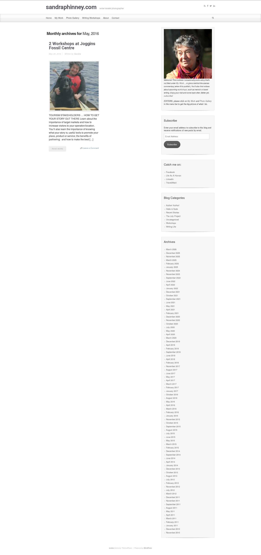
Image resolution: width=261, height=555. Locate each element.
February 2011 (172, 522)
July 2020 (170, 327)
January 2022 (172, 288)
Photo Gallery (206, 101)
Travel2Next (171, 182)
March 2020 (171, 337)
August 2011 (171, 507)
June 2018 (170, 355)
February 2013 (172, 483)
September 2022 (173, 277)
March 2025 (171, 260)
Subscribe (172, 144)
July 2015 (170, 433)
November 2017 (173, 366)
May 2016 (170, 401)
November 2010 (173, 532)
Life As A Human (173, 175)
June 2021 (170, 302)
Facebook (170, 172)
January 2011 (172, 525)
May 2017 (170, 376)
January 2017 (172, 391)
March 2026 (171, 249)
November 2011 (173, 500)
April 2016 (170, 405)
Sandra (77, 53)
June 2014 (170, 458)
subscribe (168, 95)
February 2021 (172, 313)
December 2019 (173, 341)
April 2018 (170, 359)
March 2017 (171, 383)
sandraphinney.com (71, 7)
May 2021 (170, 306)
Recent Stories (172, 212)
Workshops (171, 223)
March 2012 (171, 493)
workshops (182, 89)
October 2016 (172, 394)
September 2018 (173, 352)
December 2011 (173, 497)
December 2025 (173, 252)
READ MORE (57, 149)
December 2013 (173, 468)
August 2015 (171, 429)
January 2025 (172, 267)
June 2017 (170, 373)
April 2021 (170, 309)
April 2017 (170, 380)
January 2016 (172, 415)
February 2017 (172, 387)
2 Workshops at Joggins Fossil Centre (72, 45)
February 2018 (172, 362)
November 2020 (173, 320)
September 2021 (173, 298)
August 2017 (171, 369)
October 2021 (172, 295)
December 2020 (173, 316)
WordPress (148, 548)
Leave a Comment (91, 148)
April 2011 (170, 514)
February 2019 (172, 348)
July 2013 (170, 479)
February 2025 (172, 263)
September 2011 (173, 504)
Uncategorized (172, 219)
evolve (111, 548)
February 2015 (172, 447)
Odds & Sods (172, 208)
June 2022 (170, 281)
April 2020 (170, 334)
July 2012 (170, 490)
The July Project (173, 216)
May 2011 (170, 511)
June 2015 (170, 437)
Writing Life (171, 226)
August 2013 (171, 475)
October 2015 (172, 422)
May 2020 (170, 330)
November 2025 (173, 256)
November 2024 (173, 270)
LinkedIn (170, 179)
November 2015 (173, 419)
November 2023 (173, 274)
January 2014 (172, 465)
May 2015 (170, 440)
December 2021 (173, 291)
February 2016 (172, 412)
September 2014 (173, 454)
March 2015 (171, 444)
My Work (180, 83)
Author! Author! (172, 205)
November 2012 (173, 486)
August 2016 (171, 398)
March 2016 (171, 408)
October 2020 (172, 323)
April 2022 (170, 284)
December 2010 (173, 528)
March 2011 (171, 518)
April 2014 (170, 461)
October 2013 (172, 472)
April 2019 (170, 344)
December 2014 (173, 451)
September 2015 (173, 426)
